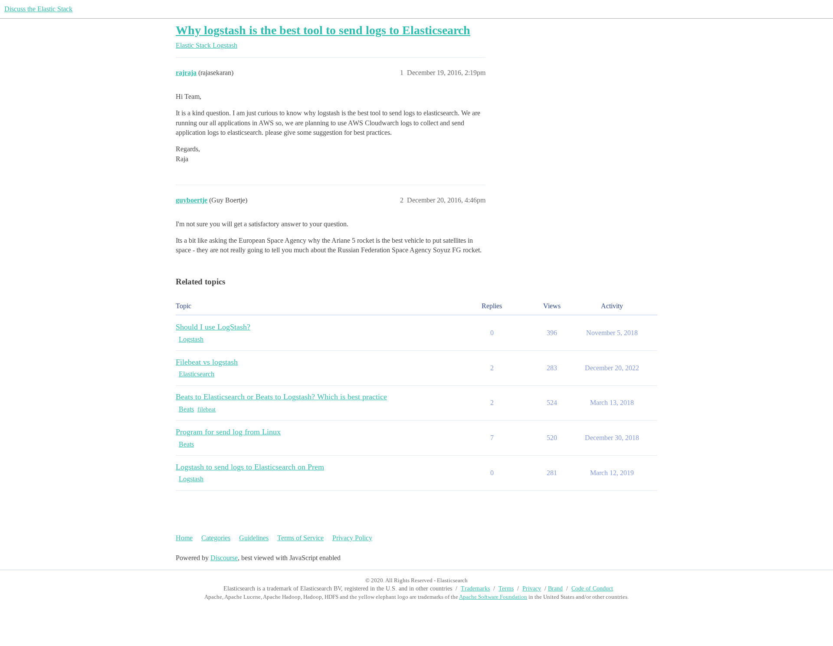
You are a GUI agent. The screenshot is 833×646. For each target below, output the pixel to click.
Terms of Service (300, 538)
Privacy (531, 588)
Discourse (224, 557)
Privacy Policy (352, 538)
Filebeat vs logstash (207, 362)
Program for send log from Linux (228, 431)
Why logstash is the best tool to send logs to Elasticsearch (323, 30)
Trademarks (475, 588)
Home (184, 538)
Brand (555, 588)
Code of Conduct (592, 588)
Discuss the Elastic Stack (38, 9)
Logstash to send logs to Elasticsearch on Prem (250, 467)
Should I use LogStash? (213, 327)
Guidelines (254, 538)
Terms (506, 588)
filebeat (206, 409)
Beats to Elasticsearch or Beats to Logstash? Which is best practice (281, 396)
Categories (215, 538)
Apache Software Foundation (493, 597)
